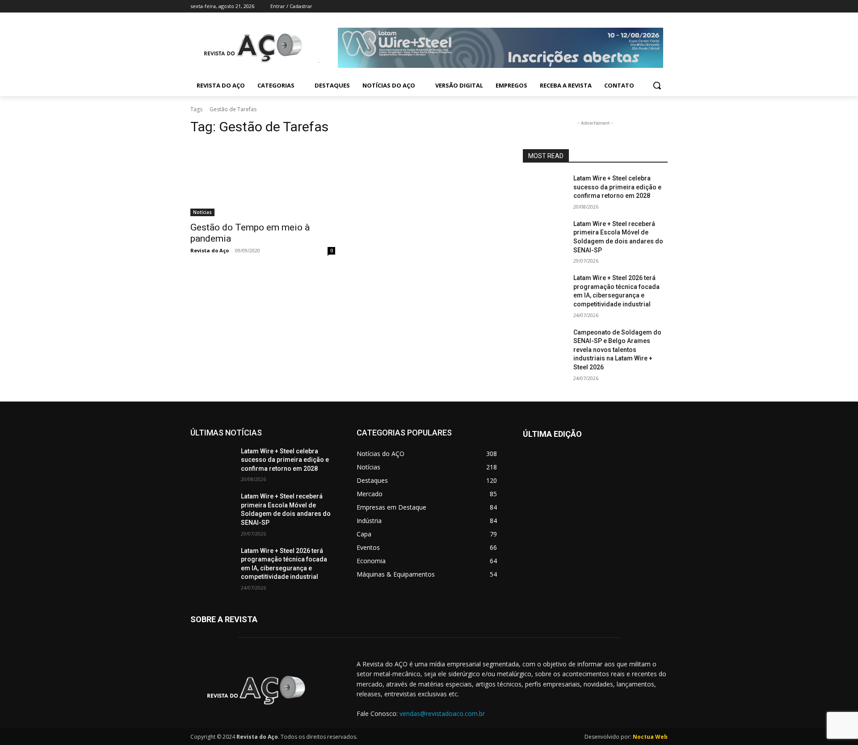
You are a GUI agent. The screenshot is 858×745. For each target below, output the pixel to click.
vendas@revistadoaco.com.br (442, 713)
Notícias (202, 212)
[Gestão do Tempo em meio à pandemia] (262, 180)
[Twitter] (638, 6)
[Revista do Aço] (262, 690)
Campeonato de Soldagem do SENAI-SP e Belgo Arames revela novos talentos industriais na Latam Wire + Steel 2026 (617, 350)
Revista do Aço (209, 250)
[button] (657, 85)
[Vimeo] (650, 6)
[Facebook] (613, 6)
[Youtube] (662, 6)
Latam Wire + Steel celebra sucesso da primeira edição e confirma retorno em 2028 (617, 187)
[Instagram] (625, 6)
